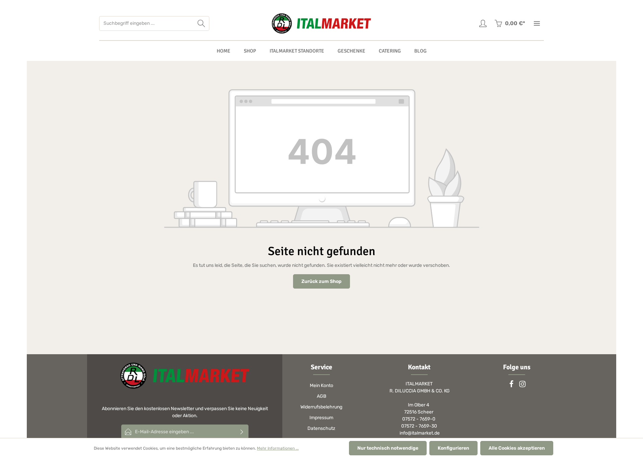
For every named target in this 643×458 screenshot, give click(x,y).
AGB (321, 396)
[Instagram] (522, 386)
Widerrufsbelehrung (321, 407)
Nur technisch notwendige (387, 448)
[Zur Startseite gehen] (321, 23)
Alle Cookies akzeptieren (517, 448)
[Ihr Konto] (483, 23)
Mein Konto (321, 385)
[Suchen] (201, 23)
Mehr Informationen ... (278, 448)
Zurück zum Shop (321, 281)
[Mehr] (536, 23)
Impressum (321, 418)
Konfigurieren (453, 448)
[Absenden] (241, 432)
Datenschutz (321, 428)
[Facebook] (512, 386)
